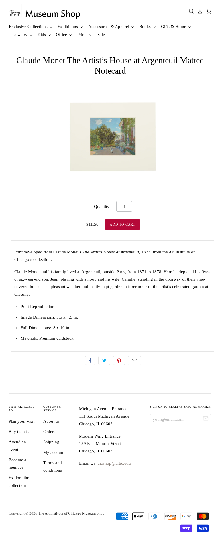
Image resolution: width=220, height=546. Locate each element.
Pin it (119, 360)
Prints (83, 34)
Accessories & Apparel (109, 26)
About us (51, 421)
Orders (49, 431)
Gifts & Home (174, 26)
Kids (42, 34)
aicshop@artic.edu (114, 463)
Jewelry (21, 34)
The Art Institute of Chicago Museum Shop (71, 513)
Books (145, 26)
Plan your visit (21, 421)
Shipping (51, 442)
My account (53, 452)
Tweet (104, 360)
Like (90, 360)
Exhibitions (68, 26)
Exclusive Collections (29, 26)
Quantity (101, 206)
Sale (101, 34)
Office (62, 34)
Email (134, 360)
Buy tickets (19, 431)
